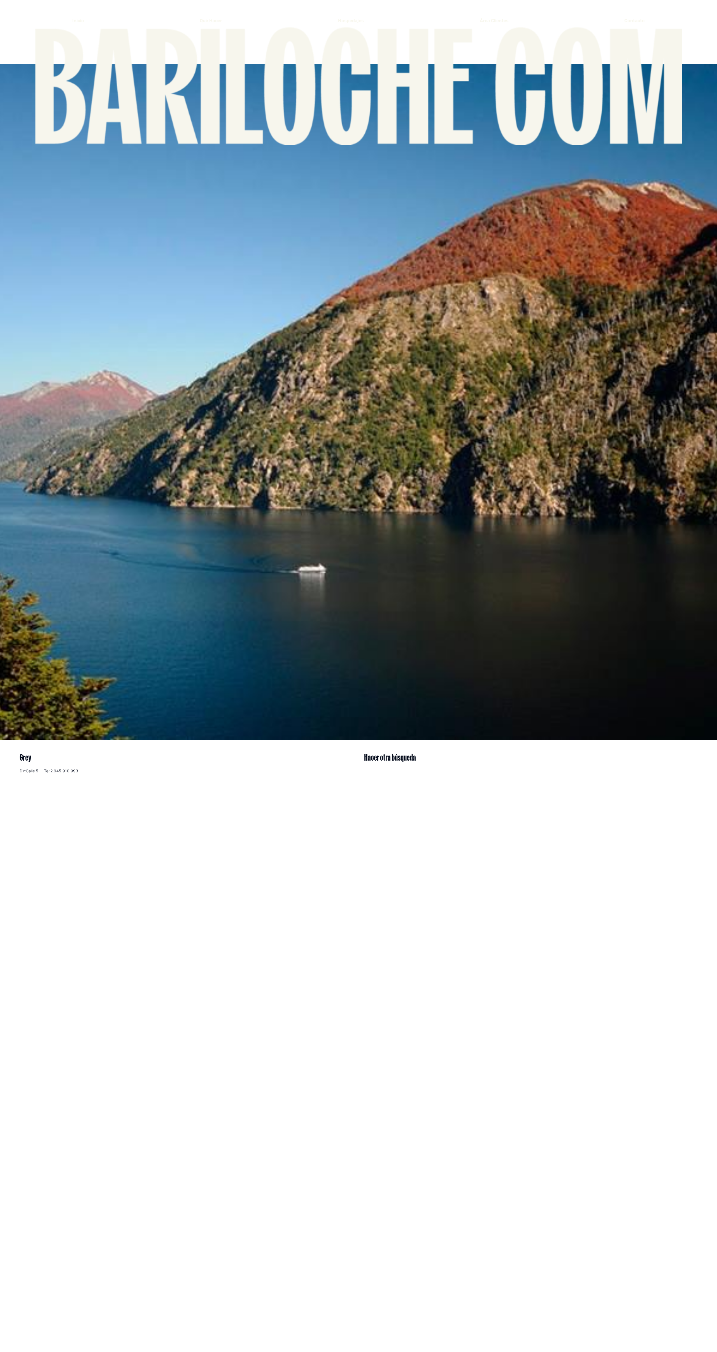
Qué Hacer (211, 20)
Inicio (78, 20)
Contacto (634, 20)
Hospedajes (351, 20)
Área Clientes (494, 20)
